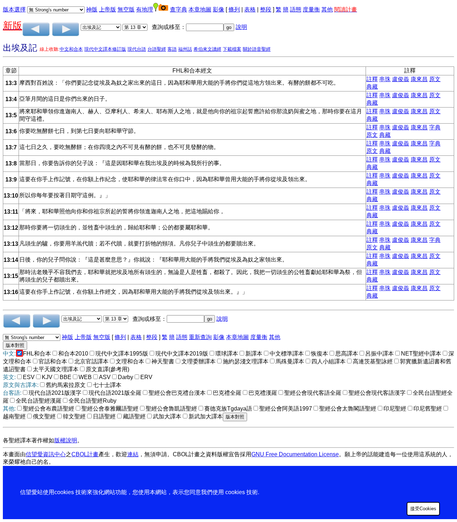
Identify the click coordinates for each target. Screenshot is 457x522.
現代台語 (136, 49)
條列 (234, 9)
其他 (327, 9)
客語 (172, 49)
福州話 (185, 49)
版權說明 (65, 440)
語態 (295, 9)
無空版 (126, 9)
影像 (218, 9)
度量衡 (311, 9)
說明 (241, 27)
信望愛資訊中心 (46, 454)
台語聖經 (156, 49)
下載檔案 (232, 49)
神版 (91, 9)
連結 (133, 454)
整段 (265, 9)
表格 (250, 9)
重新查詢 (200, 337)
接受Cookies (423, 508)
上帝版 (107, 9)
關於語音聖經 (257, 49)
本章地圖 (200, 9)
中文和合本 (71, 49)
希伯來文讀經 (207, 49)
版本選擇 (14, 9)
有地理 (144, 9)
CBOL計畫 (85, 454)
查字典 (178, 9)
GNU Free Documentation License (295, 454)
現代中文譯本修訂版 (105, 49)
